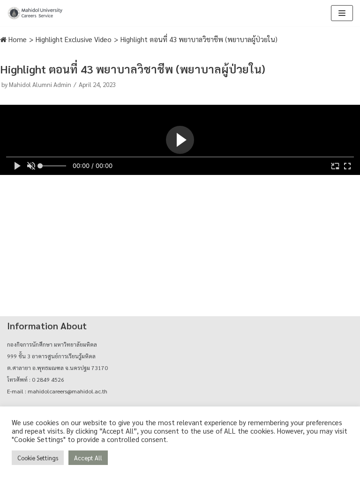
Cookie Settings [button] (37, 458)
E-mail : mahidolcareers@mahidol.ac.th (57, 391)
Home (17, 39)
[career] (35, 13)
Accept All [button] (88, 458)
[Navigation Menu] (342, 13)
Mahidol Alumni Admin (40, 84)
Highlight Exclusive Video (74, 39)
